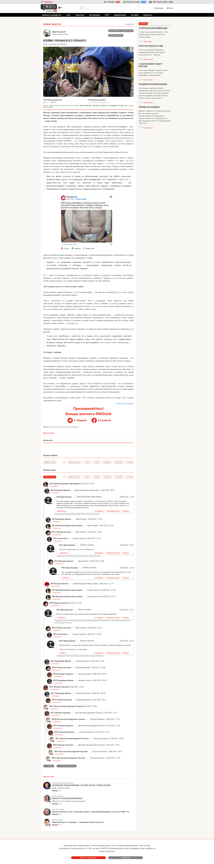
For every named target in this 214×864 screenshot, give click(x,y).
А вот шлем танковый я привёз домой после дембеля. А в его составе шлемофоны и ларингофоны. (153, 72)
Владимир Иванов (73, 105)
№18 (55, 674)
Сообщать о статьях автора (122, 31)
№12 (55, 538)
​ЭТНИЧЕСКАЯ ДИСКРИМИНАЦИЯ (153, 28)
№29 (55, 725)
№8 (53, 596)
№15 (54, 667)
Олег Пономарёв (58, 809)
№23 (64, 568)
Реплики (143, 24)
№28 (54, 719)
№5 (53, 519)
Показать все (74, 462)
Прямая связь (117, 35)
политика (79, 15)
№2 (52, 490)
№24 (61, 641)
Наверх (48, 766)
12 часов (118, 462)
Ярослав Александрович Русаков (88, 712)
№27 (53, 712)
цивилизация (120, 15)
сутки (129, 462)
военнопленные (72, 427)
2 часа (96, 462)
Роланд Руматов (48, 107)
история (134, 15)
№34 (56, 751)
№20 (55, 634)
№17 (56, 561)
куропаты (147, 15)
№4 (52, 583)
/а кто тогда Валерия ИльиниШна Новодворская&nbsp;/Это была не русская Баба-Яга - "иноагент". (152, 52)
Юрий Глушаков (57, 820)
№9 (50, 603)
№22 (53, 693)
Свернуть (65, 577)
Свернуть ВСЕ (49, 462)
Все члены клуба (163, 2)
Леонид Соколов (48, 105)
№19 (55, 680)
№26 (51, 706)
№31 (54, 758)
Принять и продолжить (88, 858)
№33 (55, 745)
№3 (58, 497)
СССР (107, 15)
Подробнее (125, 858)
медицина (53, 427)
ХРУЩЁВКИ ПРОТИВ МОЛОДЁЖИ (153, 84)
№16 (54, 628)
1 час (87, 462)
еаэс (68, 15)
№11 (54, 532)
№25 (54, 699)
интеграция (94, 15)
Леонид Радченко (60, 105)
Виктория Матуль (58, 796)
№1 (50, 483)
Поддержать (98, 511)
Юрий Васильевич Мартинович (87, 490)
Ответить (126, 511)
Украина (62, 427)
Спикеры (113, 2)
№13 (61, 545)
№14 (53, 661)
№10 (59, 610)
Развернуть (54, 486)
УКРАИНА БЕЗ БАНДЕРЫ (149, 107)
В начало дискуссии (66, 766)
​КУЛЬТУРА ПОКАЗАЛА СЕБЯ (151, 46)
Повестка (48, 2)
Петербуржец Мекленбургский (62, 783)
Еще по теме (49, 433)
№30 (56, 732)
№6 (53, 525)
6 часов (107, 462)
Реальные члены (135, 2)
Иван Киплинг (129, 105)
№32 (58, 738)
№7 (53, 590)
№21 (51, 687)
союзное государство (51, 15)
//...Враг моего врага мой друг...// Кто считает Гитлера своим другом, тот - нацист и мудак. (153, 34)
